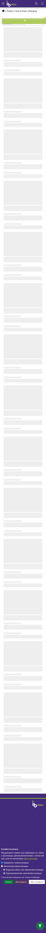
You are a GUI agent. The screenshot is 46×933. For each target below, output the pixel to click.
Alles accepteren (36, 882)
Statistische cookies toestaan (16, 863)
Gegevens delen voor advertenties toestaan (25, 870)
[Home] (12, 3)
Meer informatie (31, 859)
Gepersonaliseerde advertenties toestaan (24, 873)
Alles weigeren (21, 882)
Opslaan (8, 882)
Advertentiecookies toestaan (16, 866)
